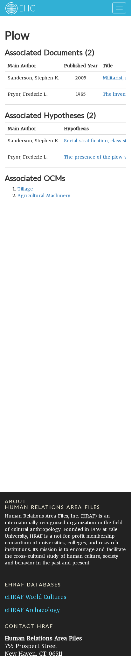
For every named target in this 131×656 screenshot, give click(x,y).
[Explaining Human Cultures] (18, 8)
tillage (25, 189)
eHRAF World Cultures (35, 596)
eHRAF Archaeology (32, 610)
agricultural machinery (43, 195)
